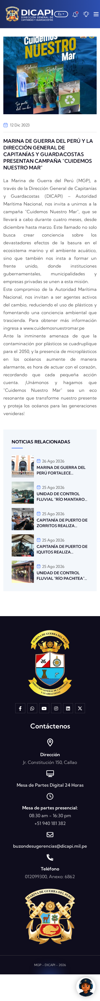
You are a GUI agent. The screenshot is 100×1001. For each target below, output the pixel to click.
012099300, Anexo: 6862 (50, 876)
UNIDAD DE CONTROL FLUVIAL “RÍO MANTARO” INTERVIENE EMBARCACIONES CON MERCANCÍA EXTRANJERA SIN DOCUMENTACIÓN (62, 496)
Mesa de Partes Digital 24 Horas (50, 785)
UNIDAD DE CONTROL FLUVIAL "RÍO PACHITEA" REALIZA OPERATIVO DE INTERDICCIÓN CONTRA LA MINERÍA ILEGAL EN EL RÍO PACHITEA (61, 575)
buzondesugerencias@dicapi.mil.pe (50, 846)
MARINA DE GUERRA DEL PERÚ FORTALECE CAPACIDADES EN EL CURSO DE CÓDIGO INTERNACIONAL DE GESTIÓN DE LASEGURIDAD (61, 470)
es (59, 14)
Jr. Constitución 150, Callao (50, 762)
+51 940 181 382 (50, 823)
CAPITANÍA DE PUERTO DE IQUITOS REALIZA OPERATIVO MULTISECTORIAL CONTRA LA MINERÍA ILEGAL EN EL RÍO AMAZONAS (62, 549)
